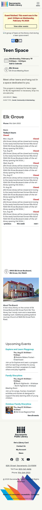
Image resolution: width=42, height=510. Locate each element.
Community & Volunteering (25, 100)
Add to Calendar (15, 64)
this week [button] (21, 224)
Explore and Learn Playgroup (20, 349)
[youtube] (28, 459)
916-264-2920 (24, 473)
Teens (15, 97)
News (21, 453)
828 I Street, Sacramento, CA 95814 (21, 466)
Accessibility (25, 494)
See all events (33, 415)
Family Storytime (14, 375)
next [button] (36, 224)
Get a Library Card (21, 443)
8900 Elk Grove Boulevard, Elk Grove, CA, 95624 (21, 272)
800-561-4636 (25, 469)
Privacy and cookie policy (11, 494)
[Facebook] (11, 459)
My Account (21, 450)
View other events (21, 26)
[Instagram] (17, 459)
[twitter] (22, 459)
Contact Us (21, 446)
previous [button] (7, 224)
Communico (35, 494)
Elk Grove (13, 68)
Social (14, 100)
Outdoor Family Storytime (18, 404)
